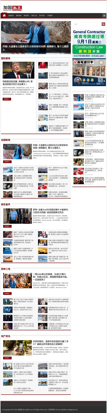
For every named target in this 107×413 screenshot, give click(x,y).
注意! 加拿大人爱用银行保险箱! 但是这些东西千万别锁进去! (23, 178)
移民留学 (26, 15)
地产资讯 (42, 15)
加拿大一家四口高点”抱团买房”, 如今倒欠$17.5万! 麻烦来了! (23, 374)
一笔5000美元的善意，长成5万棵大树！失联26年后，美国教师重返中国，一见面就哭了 (51, 277)
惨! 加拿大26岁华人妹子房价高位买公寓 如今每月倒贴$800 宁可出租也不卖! (24, 366)
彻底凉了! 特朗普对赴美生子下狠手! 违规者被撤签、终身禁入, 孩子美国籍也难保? (59, 128)
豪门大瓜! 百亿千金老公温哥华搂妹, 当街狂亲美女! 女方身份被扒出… (23, 301)
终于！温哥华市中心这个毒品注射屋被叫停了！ (94, 114)
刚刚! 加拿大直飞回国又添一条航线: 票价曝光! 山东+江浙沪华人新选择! (58, 259)
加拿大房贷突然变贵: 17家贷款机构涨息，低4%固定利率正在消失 (58, 366)
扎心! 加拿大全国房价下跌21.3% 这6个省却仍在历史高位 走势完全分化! (24, 390)
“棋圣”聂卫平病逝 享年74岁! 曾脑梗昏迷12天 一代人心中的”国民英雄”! (24, 326)
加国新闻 (11, 15)
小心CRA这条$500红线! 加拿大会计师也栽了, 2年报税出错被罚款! (58, 178)
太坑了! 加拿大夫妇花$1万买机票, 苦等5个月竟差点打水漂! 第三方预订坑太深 (24, 170)
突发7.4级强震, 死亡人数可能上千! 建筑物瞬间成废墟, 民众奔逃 (58, 107)
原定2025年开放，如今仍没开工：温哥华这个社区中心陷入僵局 (58, 251)
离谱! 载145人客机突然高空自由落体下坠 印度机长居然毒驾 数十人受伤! (58, 86)
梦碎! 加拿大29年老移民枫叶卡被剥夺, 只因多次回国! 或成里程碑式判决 (95, 133)
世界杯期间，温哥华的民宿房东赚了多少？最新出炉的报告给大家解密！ (94, 161)
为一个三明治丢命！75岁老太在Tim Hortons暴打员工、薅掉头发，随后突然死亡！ (59, 96)
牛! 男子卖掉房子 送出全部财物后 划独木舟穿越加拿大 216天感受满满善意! (58, 75)
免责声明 (51, 409)
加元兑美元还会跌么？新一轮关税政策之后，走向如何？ (94, 170)
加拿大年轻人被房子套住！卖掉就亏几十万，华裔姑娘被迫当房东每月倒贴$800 (58, 374)
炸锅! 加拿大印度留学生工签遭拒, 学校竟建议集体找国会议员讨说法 (58, 242)
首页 (4, 15)
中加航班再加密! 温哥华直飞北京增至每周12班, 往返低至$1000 (23, 242)
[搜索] (103, 24)
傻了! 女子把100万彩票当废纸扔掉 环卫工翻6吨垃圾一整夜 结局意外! (58, 117)
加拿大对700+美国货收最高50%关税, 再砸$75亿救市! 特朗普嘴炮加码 (23, 194)
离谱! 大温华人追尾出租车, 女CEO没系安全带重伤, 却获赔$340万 (23, 251)
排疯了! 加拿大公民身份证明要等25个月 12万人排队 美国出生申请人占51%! (23, 234)
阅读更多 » (7, 99)
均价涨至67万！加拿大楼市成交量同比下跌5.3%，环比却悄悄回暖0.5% (58, 382)
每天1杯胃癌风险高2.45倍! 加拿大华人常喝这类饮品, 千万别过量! (23, 186)
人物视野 (49, 15)
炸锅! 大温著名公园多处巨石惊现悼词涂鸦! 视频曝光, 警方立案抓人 (95, 97)
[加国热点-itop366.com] (12, 7)
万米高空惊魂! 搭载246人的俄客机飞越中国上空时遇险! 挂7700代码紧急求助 (58, 318)
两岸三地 (34, 15)
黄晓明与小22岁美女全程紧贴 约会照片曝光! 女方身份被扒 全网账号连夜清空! (23, 318)
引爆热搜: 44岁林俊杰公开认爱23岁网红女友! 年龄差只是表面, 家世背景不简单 (58, 326)
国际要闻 (18, 15)
